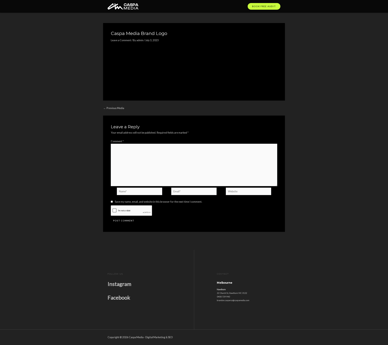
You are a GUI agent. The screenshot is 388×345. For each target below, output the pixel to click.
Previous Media (113, 108)
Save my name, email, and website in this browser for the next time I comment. (158, 201)
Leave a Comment (121, 40)
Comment (117, 141)
